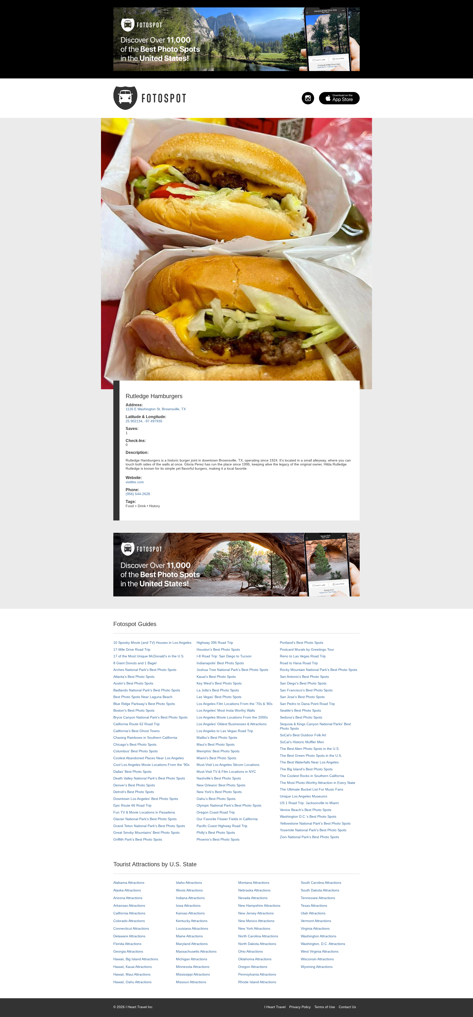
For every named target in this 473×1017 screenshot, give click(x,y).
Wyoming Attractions (317, 967)
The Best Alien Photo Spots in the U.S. (309, 749)
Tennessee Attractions (318, 898)
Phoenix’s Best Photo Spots (218, 839)
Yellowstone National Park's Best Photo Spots (315, 823)
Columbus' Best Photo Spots (135, 751)
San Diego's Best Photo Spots (303, 683)
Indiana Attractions (190, 898)
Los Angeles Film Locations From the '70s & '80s (234, 704)
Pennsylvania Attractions (257, 974)
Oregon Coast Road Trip (216, 812)
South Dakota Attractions (320, 890)
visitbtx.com (135, 482)
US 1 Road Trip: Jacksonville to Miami (309, 803)
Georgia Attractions (128, 951)
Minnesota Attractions (192, 967)
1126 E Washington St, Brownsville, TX (156, 409)
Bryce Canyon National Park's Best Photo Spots (150, 717)
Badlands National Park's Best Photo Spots (146, 690)
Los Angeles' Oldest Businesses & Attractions (232, 724)
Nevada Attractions (253, 898)
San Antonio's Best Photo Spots (304, 677)
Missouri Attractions (191, 982)
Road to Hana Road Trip (299, 663)
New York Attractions (254, 928)
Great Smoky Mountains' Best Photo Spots (146, 832)
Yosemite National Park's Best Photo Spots (313, 830)
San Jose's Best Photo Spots (302, 697)
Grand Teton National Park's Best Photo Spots (149, 826)
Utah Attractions (313, 913)
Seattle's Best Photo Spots (300, 710)
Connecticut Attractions (131, 928)
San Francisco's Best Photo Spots (306, 690)
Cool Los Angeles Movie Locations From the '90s (151, 765)
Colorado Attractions (129, 921)
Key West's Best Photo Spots (219, 683)
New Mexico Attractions (256, 921)
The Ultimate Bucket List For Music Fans (311, 789)
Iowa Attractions (188, 905)
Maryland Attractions (192, 944)
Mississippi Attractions (193, 974)
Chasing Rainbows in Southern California (145, 738)
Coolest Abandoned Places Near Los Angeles (148, 758)
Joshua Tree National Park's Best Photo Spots (232, 670)
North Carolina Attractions (258, 936)
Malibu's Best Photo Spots (217, 738)
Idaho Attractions (189, 883)
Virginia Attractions (315, 928)
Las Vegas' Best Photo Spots (219, 697)
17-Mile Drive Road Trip (131, 649)
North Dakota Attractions (257, 944)
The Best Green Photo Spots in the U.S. (311, 756)
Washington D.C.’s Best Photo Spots (308, 816)
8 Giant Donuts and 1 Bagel (134, 663)
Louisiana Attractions (192, 928)
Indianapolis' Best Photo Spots (220, 663)
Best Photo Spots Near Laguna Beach (142, 697)
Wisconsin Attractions (317, 959)
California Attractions (129, 913)
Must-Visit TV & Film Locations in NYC (226, 772)
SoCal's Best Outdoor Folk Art (303, 735)
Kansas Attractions (190, 913)
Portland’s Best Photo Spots (301, 643)
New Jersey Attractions (256, 913)
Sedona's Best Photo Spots (301, 717)
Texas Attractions (314, 905)
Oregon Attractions (252, 967)
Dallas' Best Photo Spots (132, 772)
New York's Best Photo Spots (219, 792)
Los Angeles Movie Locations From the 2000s (232, 717)
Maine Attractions (189, 936)
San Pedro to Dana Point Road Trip (307, 704)
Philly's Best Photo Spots (216, 832)
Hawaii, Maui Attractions (132, 974)
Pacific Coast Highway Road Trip (222, 826)
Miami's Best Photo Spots (216, 758)
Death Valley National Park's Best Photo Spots (149, 778)
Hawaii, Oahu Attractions (132, 982)
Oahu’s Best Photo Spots (216, 799)
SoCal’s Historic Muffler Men (302, 742)
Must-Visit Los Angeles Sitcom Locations (228, 765)
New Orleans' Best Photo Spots (221, 785)
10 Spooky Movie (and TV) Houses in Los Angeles (152, 643)
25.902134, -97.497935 (144, 421)
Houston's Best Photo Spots (218, 649)
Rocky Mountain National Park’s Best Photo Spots (318, 670)
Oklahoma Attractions (254, 959)
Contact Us (347, 1007)
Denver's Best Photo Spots (134, 785)
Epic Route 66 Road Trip (132, 805)
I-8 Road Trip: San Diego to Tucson (224, 656)
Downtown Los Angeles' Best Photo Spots (145, 799)
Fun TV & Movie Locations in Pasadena (144, 812)
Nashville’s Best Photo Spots (219, 778)
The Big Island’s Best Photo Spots (306, 769)
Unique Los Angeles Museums (303, 796)
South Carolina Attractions (321, 883)
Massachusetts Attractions (196, 951)
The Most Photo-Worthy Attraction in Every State (317, 783)
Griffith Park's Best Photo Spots (137, 839)
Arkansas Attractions (129, 905)
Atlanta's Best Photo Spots (133, 677)
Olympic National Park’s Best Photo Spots (229, 805)
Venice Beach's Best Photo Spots (305, 810)
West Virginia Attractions (319, 951)
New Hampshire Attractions (259, 905)
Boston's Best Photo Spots (133, 710)
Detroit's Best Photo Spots (133, 792)
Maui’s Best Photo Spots (216, 744)
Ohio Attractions (250, 951)
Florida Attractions (127, 944)
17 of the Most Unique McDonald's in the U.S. (148, 656)
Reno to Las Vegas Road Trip (303, 656)
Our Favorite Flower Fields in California (227, 819)
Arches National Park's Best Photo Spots (144, 670)
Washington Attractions (318, 936)
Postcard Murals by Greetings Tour (307, 649)
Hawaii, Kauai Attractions (132, 967)
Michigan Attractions (191, 959)
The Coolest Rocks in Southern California (312, 776)
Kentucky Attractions (191, 921)
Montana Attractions (253, 883)
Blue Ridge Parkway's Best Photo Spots (144, 704)
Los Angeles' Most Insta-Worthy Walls (226, 710)
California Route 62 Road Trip (136, 724)
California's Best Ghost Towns (136, 731)
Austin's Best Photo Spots (133, 683)
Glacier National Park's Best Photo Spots (145, 819)
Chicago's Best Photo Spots (134, 744)
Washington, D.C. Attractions (323, 944)
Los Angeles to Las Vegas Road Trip (225, 731)
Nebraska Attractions (254, 890)
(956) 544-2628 (138, 494)
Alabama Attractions (128, 883)
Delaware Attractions (129, 936)
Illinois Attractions (189, 890)
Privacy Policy (300, 1007)
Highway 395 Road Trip (215, 643)
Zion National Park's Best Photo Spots (309, 837)
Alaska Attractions (127, 890)
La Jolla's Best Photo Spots (218, 690)
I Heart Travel (275, 1007)
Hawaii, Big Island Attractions (135, 959)
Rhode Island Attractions (257, 982)
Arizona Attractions (127, 898)
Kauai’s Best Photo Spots (216, 677)
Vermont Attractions (316, 921)
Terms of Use (324, 1007)
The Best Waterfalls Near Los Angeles (309, 762)
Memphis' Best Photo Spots (218, 751)
